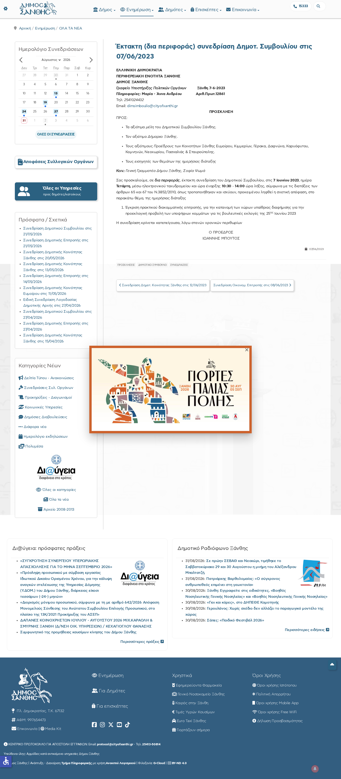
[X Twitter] (111, 725)
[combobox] (319, 6)
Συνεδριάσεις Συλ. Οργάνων (48, 388)
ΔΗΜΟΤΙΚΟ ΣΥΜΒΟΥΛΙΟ (152, 265)
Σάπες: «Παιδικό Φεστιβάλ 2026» (235, 620)
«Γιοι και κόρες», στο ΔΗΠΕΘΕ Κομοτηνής (243, 602)
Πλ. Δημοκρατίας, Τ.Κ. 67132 (40, 711)
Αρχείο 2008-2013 (58, 509)
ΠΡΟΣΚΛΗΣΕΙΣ (126, 265)
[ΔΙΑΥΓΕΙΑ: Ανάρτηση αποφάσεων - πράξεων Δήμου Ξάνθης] (56, 468)
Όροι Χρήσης (266, 675)
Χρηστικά (182, 675)
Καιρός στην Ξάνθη (192, 703)
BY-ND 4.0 (179, 763)
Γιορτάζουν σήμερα (193, 730)
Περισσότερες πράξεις (140, 642)
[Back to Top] (332, 665)
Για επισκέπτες (111, 706)
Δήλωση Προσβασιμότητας (280, 721)
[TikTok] (127, 725)
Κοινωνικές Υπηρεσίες (43, 407)
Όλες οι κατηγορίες (58, 490)
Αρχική (25, 28)
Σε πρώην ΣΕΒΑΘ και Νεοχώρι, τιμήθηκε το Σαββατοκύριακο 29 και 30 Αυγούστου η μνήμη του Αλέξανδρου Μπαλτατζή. (240, 567)
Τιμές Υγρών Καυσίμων (195, 712)
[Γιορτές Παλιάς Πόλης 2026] (170, 389)
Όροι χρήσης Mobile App (277, 703)
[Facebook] (94, 725)
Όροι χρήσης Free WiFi (277, 712)
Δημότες (174, 10)
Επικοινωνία (244, 10)
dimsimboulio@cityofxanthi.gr (152, 106)
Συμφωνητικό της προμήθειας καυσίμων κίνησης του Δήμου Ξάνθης (78, 632)
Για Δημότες (111, 691)
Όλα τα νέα (58, 499)
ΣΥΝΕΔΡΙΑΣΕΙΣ (179, 265)
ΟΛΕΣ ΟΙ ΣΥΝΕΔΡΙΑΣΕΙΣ (56, 134)
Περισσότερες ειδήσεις (305, 630)
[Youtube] (119, 725)
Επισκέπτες (207, 10)
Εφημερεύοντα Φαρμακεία (199, 685)
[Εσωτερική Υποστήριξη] (6, 8)
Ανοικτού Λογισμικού (120, 763)
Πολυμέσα (33, 446)
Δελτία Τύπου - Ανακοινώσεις (48, 378)
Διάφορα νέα (34, 427)
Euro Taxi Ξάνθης (191, 721)
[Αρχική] (38, 7)
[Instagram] (102, 725)
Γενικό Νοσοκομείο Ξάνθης (201, 694)
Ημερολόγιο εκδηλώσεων (45, 436)
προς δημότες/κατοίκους (62, 191)
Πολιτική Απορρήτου (273, 694)
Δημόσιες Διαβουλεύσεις (45, 417)
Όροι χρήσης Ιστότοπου (277, 685)
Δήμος (106, 10)
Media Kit (53, 729)
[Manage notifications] (315, 768)
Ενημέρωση (139, 10)
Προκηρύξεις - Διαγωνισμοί (48, 397)
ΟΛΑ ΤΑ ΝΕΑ (70, 28)
